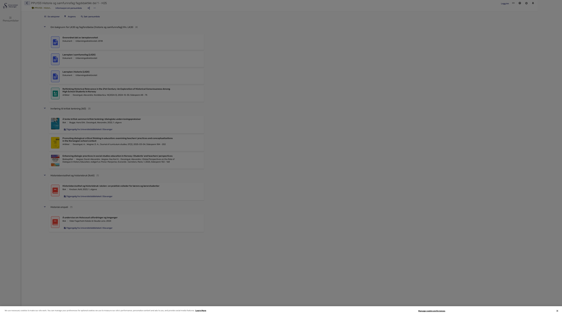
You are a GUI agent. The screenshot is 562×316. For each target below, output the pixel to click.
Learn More (200, 310)
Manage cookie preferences (431, 311)
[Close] (557, 311)
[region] (281, 311)
